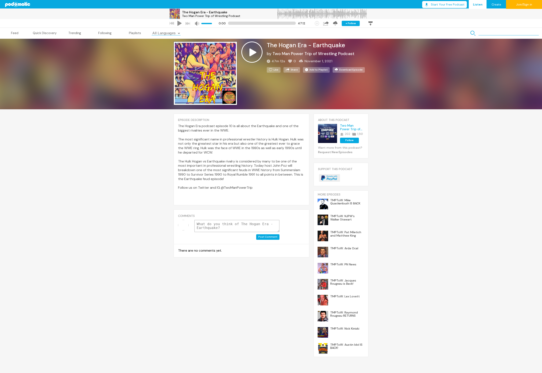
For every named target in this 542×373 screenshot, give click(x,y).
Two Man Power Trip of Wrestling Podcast (211, 16)
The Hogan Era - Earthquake (204, 12)
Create (496, 4)
